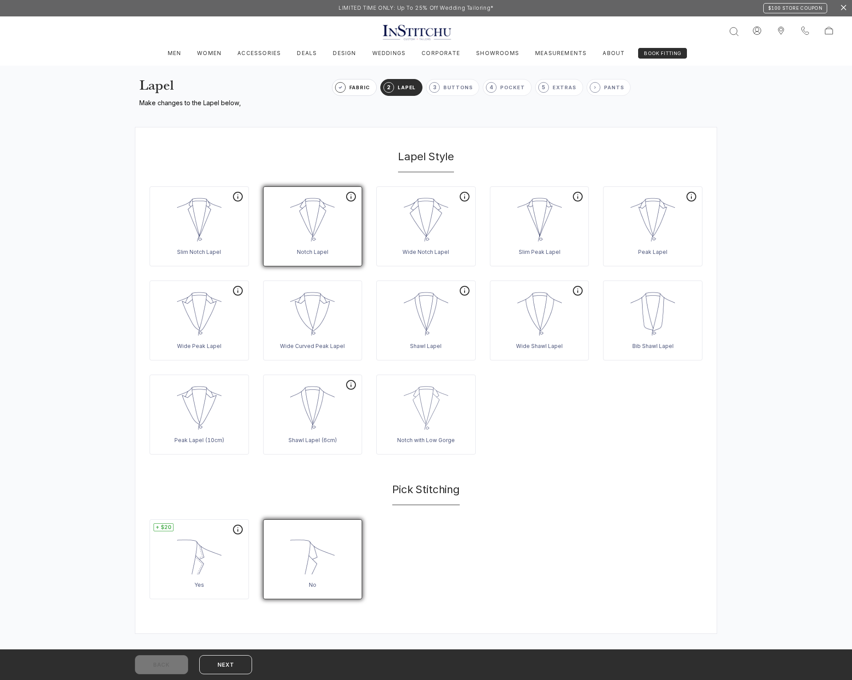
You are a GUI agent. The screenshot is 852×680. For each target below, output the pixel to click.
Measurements (561, 53)
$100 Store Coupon (795, 8)
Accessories (259, 53)
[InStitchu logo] (781, 31)
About (614, 53)
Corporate (441, 53)
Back (161, 664)
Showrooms (497, 53)
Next (225, 664)
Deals (307, 53)
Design (344, 53)
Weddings (389, 53)
